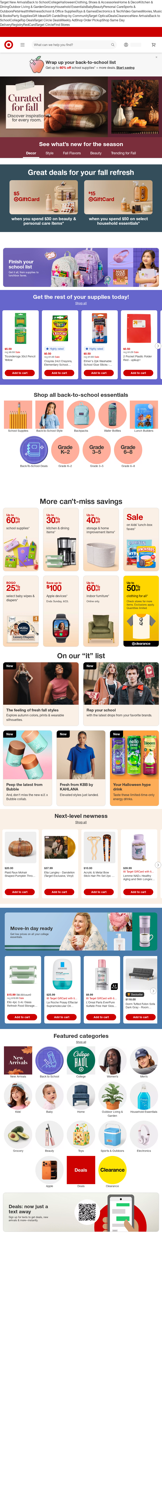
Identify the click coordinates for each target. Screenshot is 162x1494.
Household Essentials (70, 7)
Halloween (67, 2)
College (54, 2)
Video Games (132, 11)
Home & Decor (128, 2)
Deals (112, 16)
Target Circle (45, 25)
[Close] (156, 57)
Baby (89, 7)
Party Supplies (22, 16)
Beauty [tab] (96, 153)
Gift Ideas (39, 16)
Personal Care (113, 7)
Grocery (49, 7)
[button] (54, 348)
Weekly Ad (68, 20)
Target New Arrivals (13, 2)
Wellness (35, 11)
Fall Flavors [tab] (72, 153)
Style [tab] (50, 153)
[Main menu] (22, 44)
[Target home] (8, 44)
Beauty (98, 7)
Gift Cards (53, 16)
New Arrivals (140, 16)
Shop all (81, 303)
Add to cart (19, 373)
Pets (16, 11)
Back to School (38, 2)
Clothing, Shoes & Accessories (96, 2)
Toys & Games (86, 11)
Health (24, 11)
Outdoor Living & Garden (26, 7)
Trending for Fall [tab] (123, 153)
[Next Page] (158, 346)
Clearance (124, 16)
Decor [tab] (31, 153)
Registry (17, 25)
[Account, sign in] (134, 44)
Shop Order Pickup (88, 20)
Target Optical (98, 16)
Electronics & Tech (109, 11)
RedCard (29, 25)
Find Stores (62, 25)
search (113, 45)
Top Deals (27, 20)
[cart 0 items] (153, 44)
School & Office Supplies (59, 11)
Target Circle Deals (47, 20)
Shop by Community (74, 16)
